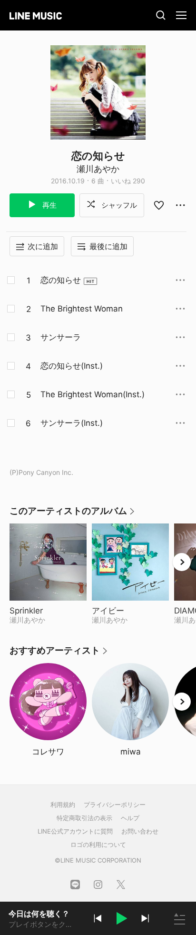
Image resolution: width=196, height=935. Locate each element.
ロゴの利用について (98, 844)
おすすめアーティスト (59, 653)
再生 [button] (48, 205)
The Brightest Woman (81, 308)
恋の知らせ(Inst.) (71, 366)
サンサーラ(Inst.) (71, 423)
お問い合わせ (139, 831)
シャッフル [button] (118, 205)
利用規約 (62, 804)
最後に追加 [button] (108, 246)
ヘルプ (130, 818)
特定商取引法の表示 (84, 818)
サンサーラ (60, 337)
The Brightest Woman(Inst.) (92, 394)
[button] (121, 920)
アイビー (130, 610)
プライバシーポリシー (115, 804)
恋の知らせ (60, 280)
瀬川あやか (98, 169)
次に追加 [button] (43, 246)
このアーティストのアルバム (73, 514)
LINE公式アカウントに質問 (75, 831)
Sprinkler (48, 610)
